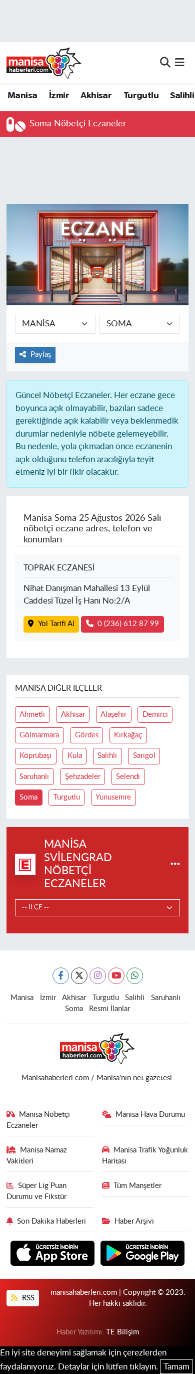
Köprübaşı (36, 755)
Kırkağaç (128, 735)
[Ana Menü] (179, 62)
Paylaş (40, 354)
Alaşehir (113, 714)
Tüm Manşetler (138, 1186)
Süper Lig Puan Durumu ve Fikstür (36, 1191)
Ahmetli (32, 714)
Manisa (22, 95)
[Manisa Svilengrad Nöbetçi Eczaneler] (175, 864)
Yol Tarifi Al (56, 624)
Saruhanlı (34, 776)
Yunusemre (113, 797)
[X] (79, 975)
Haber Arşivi (134, 1221)
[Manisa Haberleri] (44, 62)
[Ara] (165, 62)
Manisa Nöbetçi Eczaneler (38, 1120)
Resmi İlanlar (109, 1009)
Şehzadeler (82, 776)
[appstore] (53, 1255)
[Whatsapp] (134, 975)
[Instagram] (98, 975)
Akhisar (96, 95)
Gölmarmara (39, 735)
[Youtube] (116, 975)
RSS (27, 1298)
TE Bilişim (122, 1332)
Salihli (182, 95)
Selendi (128, 776)
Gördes (86, 735)
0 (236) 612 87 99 (128, 624)
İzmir (59, 95)
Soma (29, 797)
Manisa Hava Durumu (150, 1114)
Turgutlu (141, 95)
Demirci (155, 714)
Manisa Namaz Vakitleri (37, 1155)
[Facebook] (60, 975)
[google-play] (142, 1255)
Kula (75, 755)
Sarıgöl (144, 755)
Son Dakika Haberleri (51, 1221)
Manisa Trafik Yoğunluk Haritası (145, 1155)
